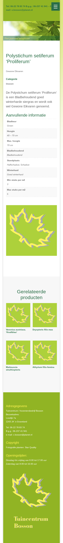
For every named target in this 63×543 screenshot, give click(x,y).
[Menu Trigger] (55, 6)
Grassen (9, 84)
